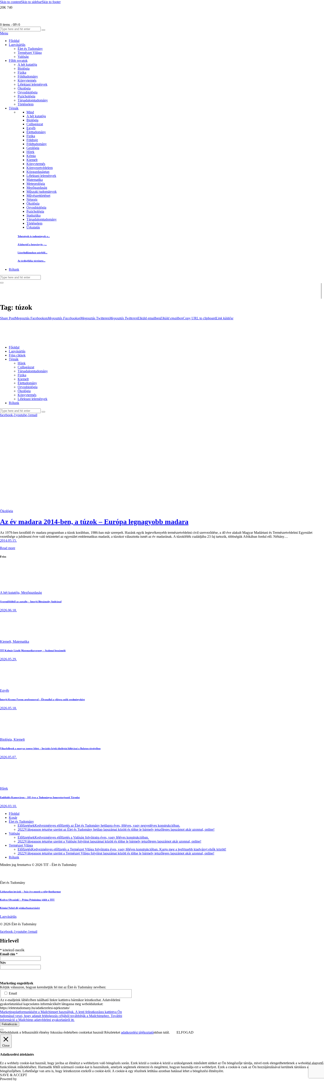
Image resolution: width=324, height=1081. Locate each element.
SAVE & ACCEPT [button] (13, 1075)
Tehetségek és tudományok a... (34, 236)
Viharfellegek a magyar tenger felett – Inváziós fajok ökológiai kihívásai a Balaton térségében (50, 748)
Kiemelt (31, 160)
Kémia (31, 156)
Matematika (34, 180)
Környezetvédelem (39, 168)
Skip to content (10, 2)
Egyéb (30, 128)
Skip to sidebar (31, 2)
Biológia (32, 120)
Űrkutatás (33, 227)
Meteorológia (35, 183)
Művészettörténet (38, 195)
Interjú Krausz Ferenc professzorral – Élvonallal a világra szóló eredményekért (42, 699)
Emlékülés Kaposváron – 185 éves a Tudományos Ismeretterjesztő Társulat (40, 797)
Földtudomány (36, 144)
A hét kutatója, (10, 592)
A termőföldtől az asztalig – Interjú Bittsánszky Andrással (30, 601)
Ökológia (32, 203)
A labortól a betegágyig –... (32, 244)
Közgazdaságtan (37, 172)
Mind (30, 112)
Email (12, 993)
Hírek (30, 152)
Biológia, (7, 739)
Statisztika (33, 215)
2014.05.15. (8, 540)
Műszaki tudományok (41, 191)
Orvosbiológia (36, 207)
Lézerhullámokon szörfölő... (32, 252)
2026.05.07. (8, 757)
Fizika (30, 136)
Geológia (32, 148)
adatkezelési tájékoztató (137, 1032)
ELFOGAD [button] (185, 1032)
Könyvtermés (35, 164)
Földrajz (32, 140)
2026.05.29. (8, 659)
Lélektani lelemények (41, 176)
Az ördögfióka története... (31, 260)
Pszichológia (35, 211)
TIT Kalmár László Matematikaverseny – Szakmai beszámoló (33, 650)
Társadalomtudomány (41, 219)
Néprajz (31, 199)
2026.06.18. (8, 610)
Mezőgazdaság (36, 187)
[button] (7, 318)
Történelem (34, 223)
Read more (7, 548)
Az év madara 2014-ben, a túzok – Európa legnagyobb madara (94, 522)
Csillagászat (34, 124)
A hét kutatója (36, 116)
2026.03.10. (8, 806)
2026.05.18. (8, 708)
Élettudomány (36, 132)
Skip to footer (51, 2)
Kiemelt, (6, 641)
